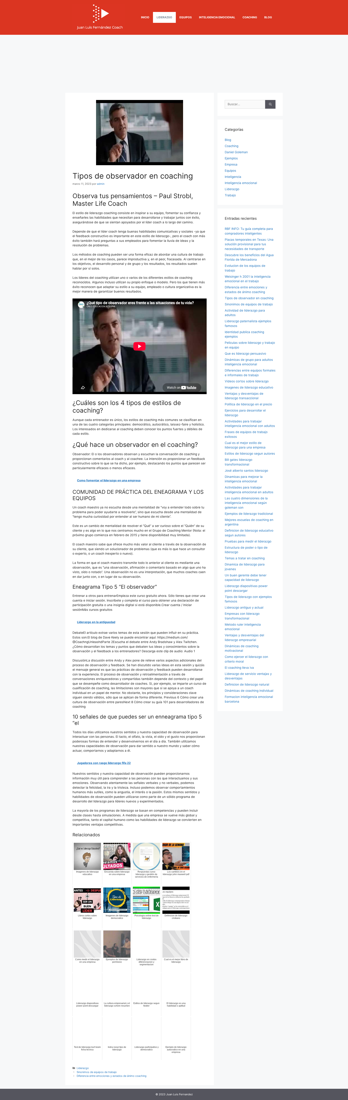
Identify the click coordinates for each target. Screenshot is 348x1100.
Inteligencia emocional (217, 17)
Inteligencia (233, 177)
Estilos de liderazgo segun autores (250, 453)
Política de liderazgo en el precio (248, 404)
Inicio (145, 17)
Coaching (250, 17)
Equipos (185, 17)
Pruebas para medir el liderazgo (248, 541)
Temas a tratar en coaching (245, 558)
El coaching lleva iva (239, 667)
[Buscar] (270, 104)
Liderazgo (164, 17)
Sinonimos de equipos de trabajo (97, 1072)
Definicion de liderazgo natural (247, 684)
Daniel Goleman (236, 152)
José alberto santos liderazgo (246, 470)
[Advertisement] (174, 62)
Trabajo (230, 195)
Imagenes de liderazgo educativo (249, 387)
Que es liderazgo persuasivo (245, 353)
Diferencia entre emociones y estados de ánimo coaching (111, 1075)
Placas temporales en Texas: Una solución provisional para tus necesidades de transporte (249, 244)
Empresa (231, 164)
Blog (268, 17)
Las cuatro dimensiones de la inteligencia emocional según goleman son (246, 502)
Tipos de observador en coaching (249, 298)
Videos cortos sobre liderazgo (247, 381)
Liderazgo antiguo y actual (244, 607)
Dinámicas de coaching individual (249, 690)
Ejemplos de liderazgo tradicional (249, 513)
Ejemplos (231, 158)
